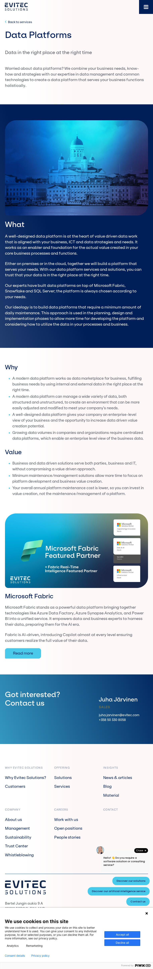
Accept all (122, 934)
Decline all (122, 942)
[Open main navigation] (146, 7)
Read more (23, 653)
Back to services (20, 22)
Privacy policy (40, 955)
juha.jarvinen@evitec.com (119, 715)
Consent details (15, 955)
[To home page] (16, 7)
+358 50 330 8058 (112, 720)
